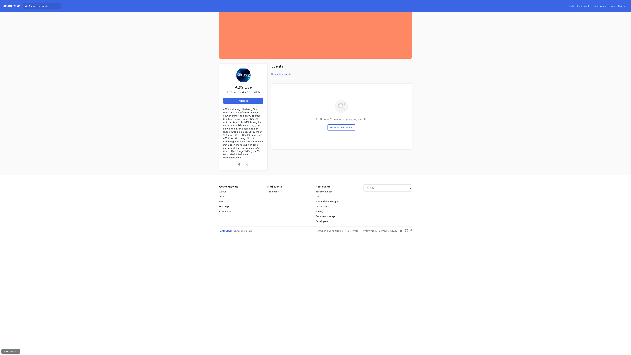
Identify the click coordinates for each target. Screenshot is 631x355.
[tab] (281, 74)
